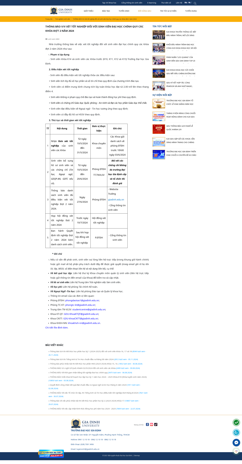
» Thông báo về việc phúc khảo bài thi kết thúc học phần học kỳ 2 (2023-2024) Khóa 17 (86, 400)
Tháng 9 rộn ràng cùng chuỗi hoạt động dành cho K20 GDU (180, 115)
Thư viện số (166, 3)
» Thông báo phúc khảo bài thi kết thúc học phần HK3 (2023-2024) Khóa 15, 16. (83, 363)
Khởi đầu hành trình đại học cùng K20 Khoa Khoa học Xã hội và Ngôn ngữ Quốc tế (181, 47)
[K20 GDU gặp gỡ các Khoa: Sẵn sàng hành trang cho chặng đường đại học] (159, 142)
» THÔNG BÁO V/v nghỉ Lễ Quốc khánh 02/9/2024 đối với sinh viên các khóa (82, 368)
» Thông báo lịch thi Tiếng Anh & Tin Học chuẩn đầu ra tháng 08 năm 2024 (81, 359)
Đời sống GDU (144, 11)
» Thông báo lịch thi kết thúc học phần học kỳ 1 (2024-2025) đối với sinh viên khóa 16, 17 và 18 (90, 351)
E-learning (151, 3)
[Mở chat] (236, 451)
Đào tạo (106, 11)
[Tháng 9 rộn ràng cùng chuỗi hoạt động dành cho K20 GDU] (159, 116)
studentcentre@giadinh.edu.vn (88, 309)
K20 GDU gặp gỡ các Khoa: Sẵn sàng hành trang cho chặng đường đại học (180, 141)
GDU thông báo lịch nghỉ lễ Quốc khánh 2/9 (179, 128)
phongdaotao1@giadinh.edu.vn (82, 300)
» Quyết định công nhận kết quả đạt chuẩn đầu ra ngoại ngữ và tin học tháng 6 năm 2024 (88, 385)
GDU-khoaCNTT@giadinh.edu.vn (80, 318)
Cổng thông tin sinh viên (131, 3)
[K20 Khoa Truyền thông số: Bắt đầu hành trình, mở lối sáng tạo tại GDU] (159, 35)
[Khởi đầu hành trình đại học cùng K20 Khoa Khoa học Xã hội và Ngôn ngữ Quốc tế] (159, 47)
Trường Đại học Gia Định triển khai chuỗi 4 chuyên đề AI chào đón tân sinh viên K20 (181, 154)
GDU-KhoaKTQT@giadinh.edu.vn (81, 313)
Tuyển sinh (124, 11)
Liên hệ (179, 3)
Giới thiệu (88, 11)
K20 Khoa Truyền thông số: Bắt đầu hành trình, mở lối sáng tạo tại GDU (181, 34)
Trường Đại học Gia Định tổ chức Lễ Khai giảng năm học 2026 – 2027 (179, 103)
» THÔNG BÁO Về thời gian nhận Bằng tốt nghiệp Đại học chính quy (78, 372)
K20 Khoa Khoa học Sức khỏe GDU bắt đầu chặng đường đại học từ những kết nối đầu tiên (181, 72)
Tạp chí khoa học (109, 3)
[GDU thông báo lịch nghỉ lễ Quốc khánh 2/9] (159, 129)
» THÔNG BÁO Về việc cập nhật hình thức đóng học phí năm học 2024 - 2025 (82, 408)
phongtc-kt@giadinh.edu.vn (80, 304)
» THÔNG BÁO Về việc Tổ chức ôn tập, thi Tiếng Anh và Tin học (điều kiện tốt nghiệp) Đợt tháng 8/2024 (93, 392)
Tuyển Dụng (191, 11)
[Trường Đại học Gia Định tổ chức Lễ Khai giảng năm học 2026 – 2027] (159, 104)
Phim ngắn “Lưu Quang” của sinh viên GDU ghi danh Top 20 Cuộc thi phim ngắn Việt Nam (180, 59)
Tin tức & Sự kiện (168, 11)
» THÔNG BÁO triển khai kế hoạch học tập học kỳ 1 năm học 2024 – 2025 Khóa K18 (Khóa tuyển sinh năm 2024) (98, 377)
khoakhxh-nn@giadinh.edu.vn (84, 323)
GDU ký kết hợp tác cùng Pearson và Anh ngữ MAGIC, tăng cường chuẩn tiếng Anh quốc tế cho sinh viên (180, 85)
